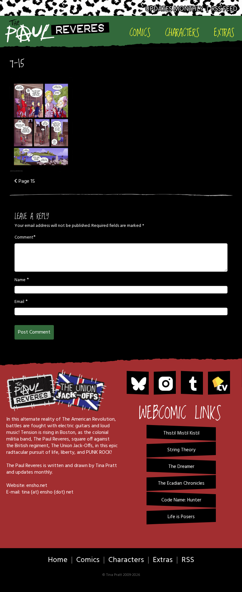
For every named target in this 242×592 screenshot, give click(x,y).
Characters (182, 32)
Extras (224, 32)
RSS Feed (224, 9)
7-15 (16, 63)
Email (19, 302)
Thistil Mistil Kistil (181, 433)
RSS (188, 560)
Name (20, 280)
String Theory (181, 450)
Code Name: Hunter (181, 500)
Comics (140, 32)
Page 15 (26, 181)
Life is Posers (181, 517)
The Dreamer (181, 467)
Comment (23, 237)
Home (57, 560)
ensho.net (36, 486)
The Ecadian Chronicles (181, 483)
